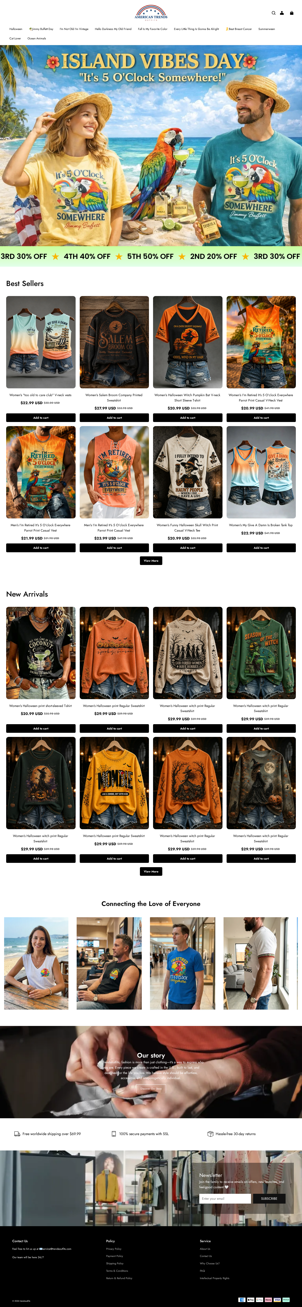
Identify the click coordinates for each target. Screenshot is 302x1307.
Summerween (266, 29)
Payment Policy (114, 1256)
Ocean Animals (37, 38)
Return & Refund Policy (119, 1278)
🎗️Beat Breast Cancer (238, 29)
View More (151, 561)
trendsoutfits (25, 1300)
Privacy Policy (113, 1249)
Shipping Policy (114, 1263)
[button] (274, 13)
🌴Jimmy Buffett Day (41, 29)
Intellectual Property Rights (214, 1278)
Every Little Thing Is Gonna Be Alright (196, 29)
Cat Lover (15, 38)
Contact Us (206, 1256)
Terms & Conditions (117, 1271)
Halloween (15, 29)
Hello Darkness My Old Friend (113, 29)
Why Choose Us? (210, 1263)
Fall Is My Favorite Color (152, 29)
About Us (205, 1249)
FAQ (202, 1271)
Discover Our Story (151, 1088)
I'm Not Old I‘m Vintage (74, 29)
